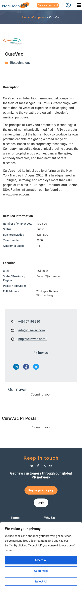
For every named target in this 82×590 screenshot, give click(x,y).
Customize (41, 570)
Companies (39, 17)
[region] (41, 556)
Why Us (49, 518)
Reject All (41, 581)
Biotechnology (20, 63)
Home (26, 17)
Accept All (41, 560)
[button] (79, 5)
